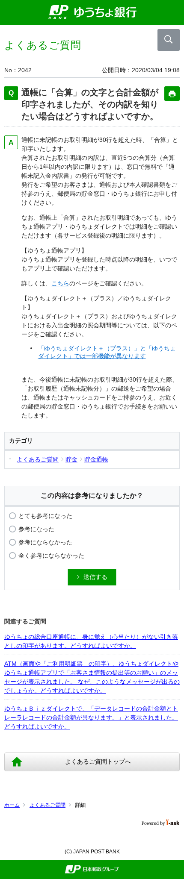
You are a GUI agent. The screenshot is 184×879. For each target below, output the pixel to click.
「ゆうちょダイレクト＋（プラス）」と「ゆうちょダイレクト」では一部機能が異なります (107, 352)
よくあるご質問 (47, 805)
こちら (60, 283)
